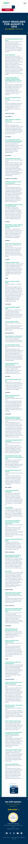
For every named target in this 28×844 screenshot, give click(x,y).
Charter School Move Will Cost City (13, 336)
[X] (11, 786)
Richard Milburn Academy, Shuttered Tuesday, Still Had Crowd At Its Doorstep (14, 226)
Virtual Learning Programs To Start (13, 749)
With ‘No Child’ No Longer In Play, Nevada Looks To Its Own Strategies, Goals (14, 457)
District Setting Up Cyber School (13, 721)
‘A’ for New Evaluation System (12, 344)
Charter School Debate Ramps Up (13, 243)
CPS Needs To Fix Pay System (12, 262)
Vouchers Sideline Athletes (11, 321)
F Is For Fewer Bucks (10, 54)
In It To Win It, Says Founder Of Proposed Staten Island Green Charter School (12, 522)
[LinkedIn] (15, 786)
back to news (13, 790)
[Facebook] (13, 786)
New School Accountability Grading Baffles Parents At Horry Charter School (13, 610)
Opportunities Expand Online (12, 764)
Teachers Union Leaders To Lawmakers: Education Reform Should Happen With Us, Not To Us (13, 79)
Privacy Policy (6, 837)
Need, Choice (8, 571)
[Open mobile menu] (25, 3)
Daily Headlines (9, 29)
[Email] (17, 786)
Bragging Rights (9, 507)
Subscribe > (13, 809)
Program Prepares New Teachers (13, 158)
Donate (7, 9)
